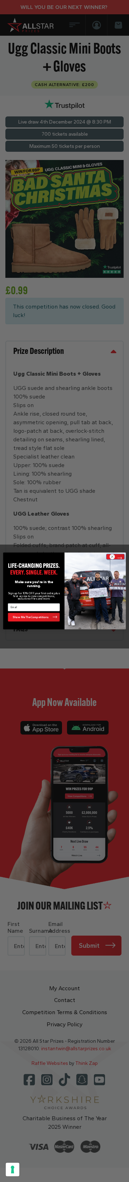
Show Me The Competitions (30, 617)
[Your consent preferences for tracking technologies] (12, 1169)
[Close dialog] (115, 557)
